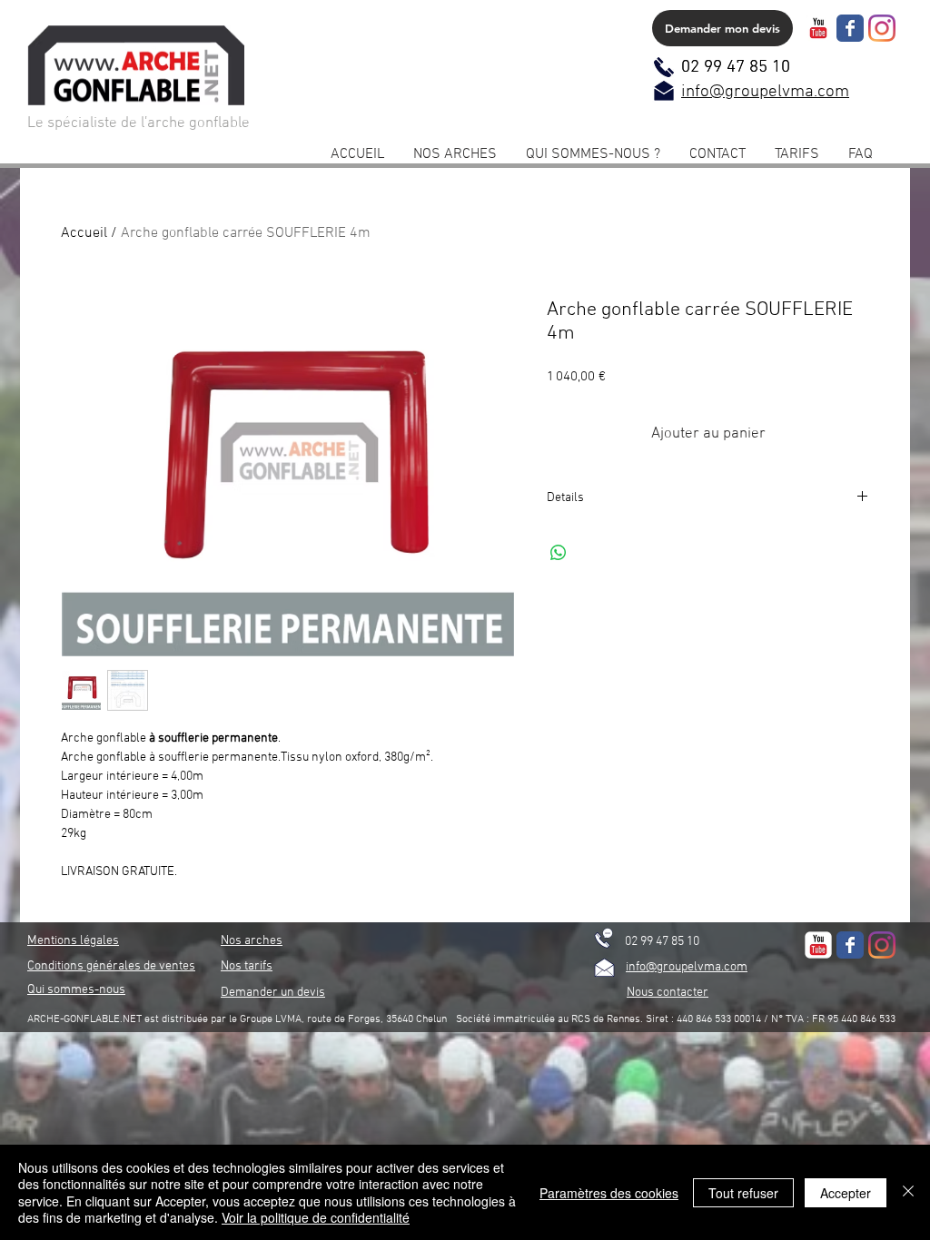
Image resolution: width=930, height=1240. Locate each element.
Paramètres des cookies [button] (608, 1193)
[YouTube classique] (818, 28)
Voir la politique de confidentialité (316, 1217)
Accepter (845, 1193)
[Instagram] (881, 28)
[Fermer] (908, 1192)
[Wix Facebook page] (850, 28)
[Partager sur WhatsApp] (558, 553)
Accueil (84, 233)
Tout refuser (743, 1193)
